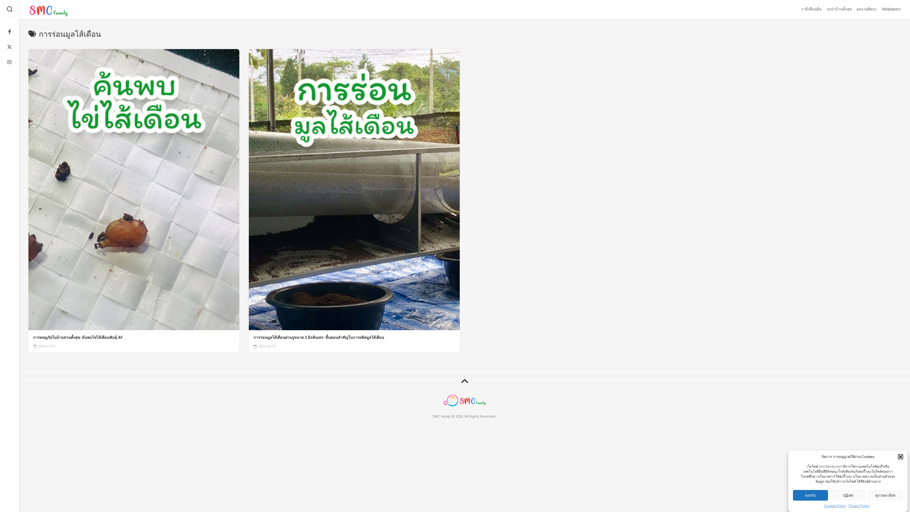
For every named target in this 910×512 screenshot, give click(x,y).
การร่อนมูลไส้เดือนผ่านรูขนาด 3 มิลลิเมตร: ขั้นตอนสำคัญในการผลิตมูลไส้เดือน (319, 337)
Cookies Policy (835, 506)
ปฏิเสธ (848, 495)
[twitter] (9, 47)
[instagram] (9, 62)
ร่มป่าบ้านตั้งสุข (839, 9)
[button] (900, 456)
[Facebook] (9, 31)
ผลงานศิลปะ (867, 9)
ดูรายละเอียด (885, 495)
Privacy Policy (859, 506)
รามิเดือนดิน (811, 9)
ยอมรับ (810, 495)
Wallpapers (891, 9)
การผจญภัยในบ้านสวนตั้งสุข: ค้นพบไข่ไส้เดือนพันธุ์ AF (78, 337)
